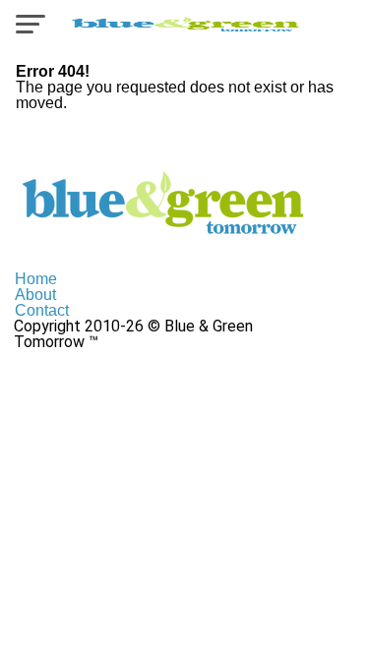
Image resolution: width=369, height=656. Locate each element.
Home (36, 278)
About (35, 294)
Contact (42, 310)
